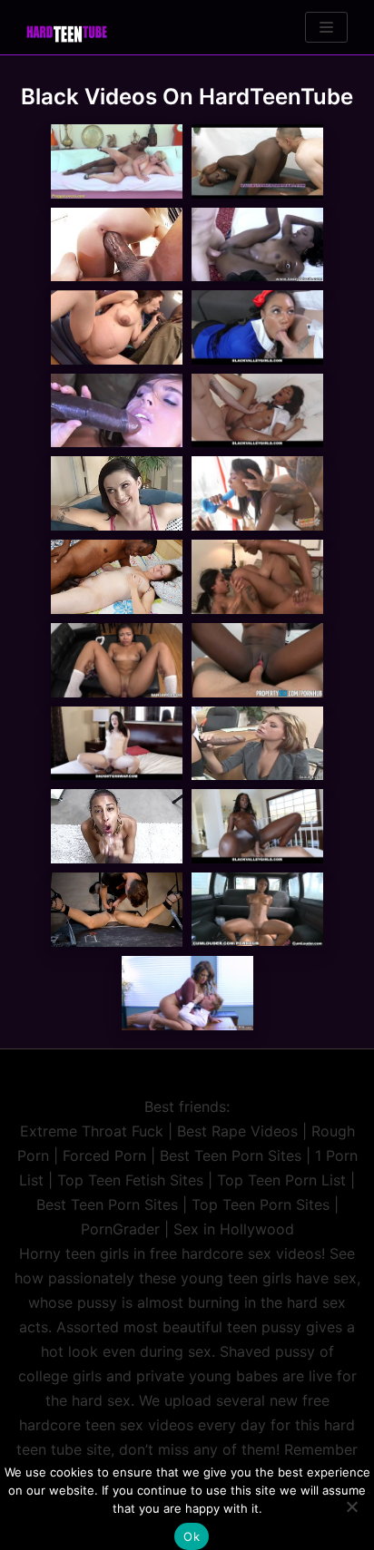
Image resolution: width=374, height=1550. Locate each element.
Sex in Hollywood (233, 1229)
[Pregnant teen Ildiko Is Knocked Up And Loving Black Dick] (116, 327)
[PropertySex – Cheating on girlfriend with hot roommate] (257, 660)
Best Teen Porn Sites (230, 1155)
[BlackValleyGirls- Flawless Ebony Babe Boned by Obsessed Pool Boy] (257, 826)
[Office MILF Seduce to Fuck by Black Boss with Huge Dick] (257, 744)
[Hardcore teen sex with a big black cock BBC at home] (116, 493)
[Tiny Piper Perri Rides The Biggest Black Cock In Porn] (116, 245)
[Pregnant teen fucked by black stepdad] (116, 577)
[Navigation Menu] (326, 27)
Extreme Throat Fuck (91, 1131)
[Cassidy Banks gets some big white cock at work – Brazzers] (187, 993)
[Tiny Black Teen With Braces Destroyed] (257, 493)
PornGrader (120, 1229)
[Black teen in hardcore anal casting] (116, 826)
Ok (191, 1536)
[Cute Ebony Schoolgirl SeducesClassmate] (257, 411)
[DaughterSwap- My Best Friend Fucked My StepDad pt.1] (116, 744)
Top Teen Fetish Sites (130, 1180)
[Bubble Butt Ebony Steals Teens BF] (257, 327)
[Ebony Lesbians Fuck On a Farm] (257, 577)
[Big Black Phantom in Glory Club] (116, 909)
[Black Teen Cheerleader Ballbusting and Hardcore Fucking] (257, 161)
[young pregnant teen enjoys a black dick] (116, 161)
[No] (351, 1506)
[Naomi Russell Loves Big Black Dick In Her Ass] (116, 411)
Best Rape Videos (237, 1131)
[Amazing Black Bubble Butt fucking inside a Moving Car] (257, 909)
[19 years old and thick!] (116, 660)
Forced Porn (104, 1155)
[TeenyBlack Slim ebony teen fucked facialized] (257, 245)
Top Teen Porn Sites (261, 1204)
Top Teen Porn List (281, 1180)
